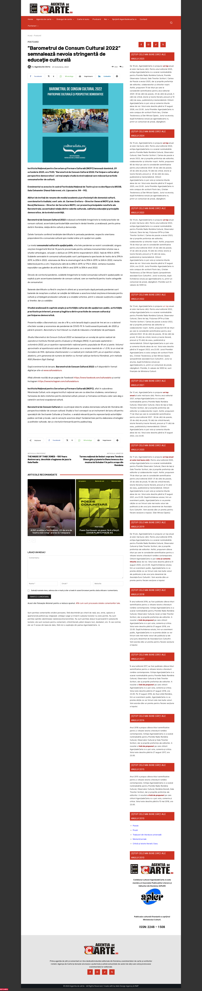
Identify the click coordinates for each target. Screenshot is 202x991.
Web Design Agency (124, 986)
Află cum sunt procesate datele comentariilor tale (98, 603)
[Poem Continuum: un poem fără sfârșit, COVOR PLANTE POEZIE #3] (99, 507)
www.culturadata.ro (52, 370)
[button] (171, 22)
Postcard (37, 35)
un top (165, 66)
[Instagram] (148, 44)
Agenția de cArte (42, 67)
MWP (137, 986)
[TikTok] (155, 44)
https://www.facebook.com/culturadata (92, 377)
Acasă (30, 35)
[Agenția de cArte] (30, 67)
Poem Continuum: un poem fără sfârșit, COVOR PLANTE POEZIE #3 (100, 531)
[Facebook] (141, 44)
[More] (117, 76)
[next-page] (33, 540)
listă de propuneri (146, 620)
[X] (163, 44)
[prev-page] (29, 540)
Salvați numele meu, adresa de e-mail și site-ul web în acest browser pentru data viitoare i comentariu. (74, 590)
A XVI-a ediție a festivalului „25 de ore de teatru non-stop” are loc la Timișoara (51, 531)
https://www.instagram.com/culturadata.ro (58, 381)
